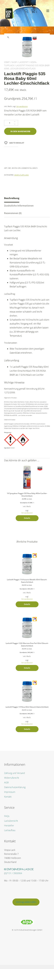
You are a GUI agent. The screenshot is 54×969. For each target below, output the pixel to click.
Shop (14, 62)
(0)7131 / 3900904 (13, 873)
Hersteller (9, 825)
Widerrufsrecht (11, 777)
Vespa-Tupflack (21, 175)
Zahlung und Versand (14, 773)
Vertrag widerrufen (26, 902)
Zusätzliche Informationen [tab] (19, 205)
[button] (8, 37)
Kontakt (7, 796)
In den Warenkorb (20, 131)
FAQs (6, 816)
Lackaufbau (9, 830)
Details (27, 518)
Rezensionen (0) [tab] (12, 213)
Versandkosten (22, 106)
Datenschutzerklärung (14, 787)
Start (7, 62)
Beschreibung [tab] (11, 198)
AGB (6, 782)
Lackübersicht (11, 820)
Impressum (9, 791)
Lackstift (24, 62)
